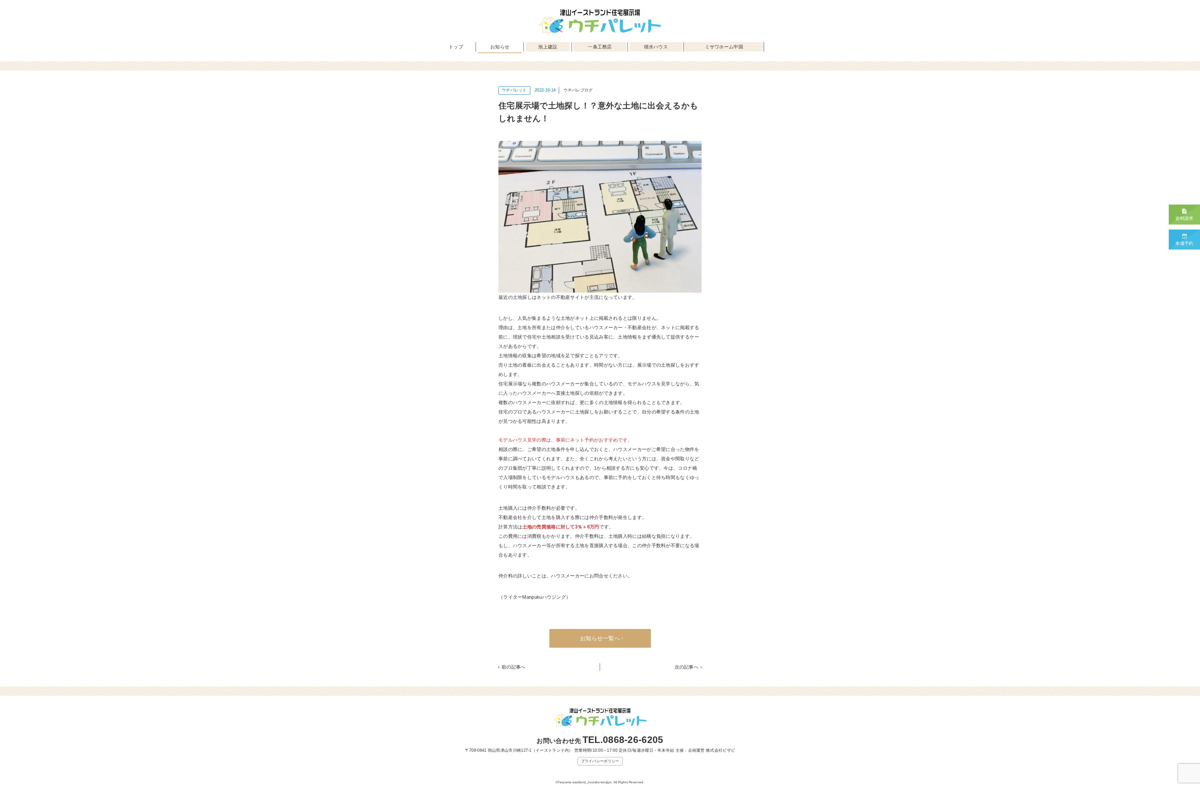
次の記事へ (687, 667)
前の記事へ (514, 667)
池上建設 (547, 46)
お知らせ (499, 46)
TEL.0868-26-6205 (622, 740)
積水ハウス (656, 46)
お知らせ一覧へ (600, 638)
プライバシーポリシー (600, 761)
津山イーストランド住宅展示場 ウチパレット (600, 21)
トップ (456, 46)
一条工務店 (600, 46)
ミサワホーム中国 (724, 46)
